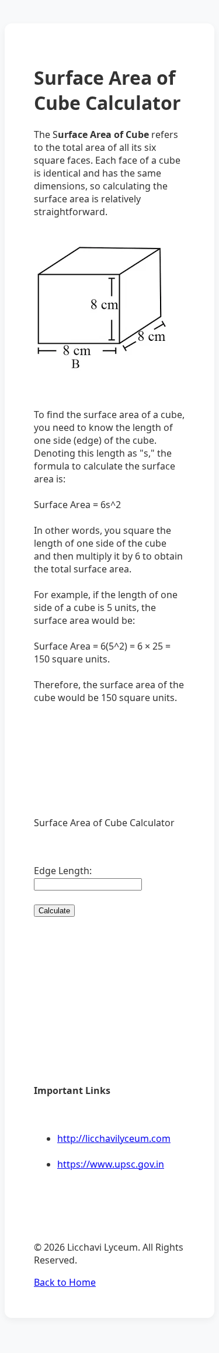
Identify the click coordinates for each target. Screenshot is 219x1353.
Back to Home (65, 1282)
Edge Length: (63, 870)
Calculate (54, 910)
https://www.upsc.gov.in (110, 1164)
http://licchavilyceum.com (114, 1138)
